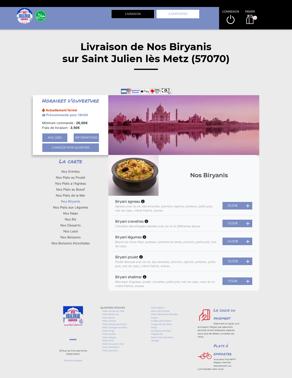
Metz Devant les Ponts (114, 324)
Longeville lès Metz (161, 324)
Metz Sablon (157, 307)
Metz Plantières (110, 347)
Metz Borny (108, 317)
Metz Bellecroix (110, 314)
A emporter (177, 14)
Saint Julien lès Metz (162, 337)
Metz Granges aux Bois (114, 327)
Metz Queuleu (110, 350)
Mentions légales (73, 360)
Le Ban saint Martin (161, 320)
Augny (154, 317)
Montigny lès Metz (161, 330)
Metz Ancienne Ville (113, 311)
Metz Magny (109, 337)
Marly (154, 327)
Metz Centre (109, 320)
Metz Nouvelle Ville (113, 344)
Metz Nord (108, 340)
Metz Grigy (108, 330)
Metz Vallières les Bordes (164, 314)
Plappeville (157, 334)
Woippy (155, 340)
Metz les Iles (109, 334)
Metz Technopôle (160, 311)
